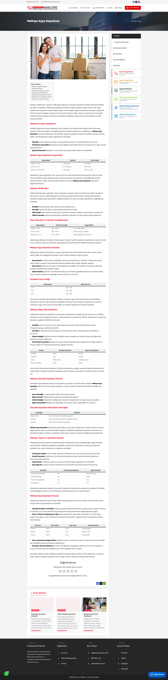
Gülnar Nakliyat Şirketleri (67, 614)
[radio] (60, 571)
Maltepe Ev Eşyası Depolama (39, 86)
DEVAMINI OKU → (36, 630)
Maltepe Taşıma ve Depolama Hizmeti (42, 97)
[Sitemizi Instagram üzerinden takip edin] (139, 2)
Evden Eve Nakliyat (80, 677)
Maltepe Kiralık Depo (37, 88)
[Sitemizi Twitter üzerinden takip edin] (136, 2)
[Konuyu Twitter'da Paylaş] (101, 583)
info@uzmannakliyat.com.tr (52, 2)
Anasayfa (134, 21)
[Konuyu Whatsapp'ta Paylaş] (104, 583)
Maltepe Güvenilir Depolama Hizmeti (41, 95)
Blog (139, 21)
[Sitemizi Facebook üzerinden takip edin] (134, 2)
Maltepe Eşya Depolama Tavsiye (40, 99)
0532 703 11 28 (34, 2)
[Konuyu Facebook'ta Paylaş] (97, 583)
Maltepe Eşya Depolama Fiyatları (40, 90)
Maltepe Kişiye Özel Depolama (40, 93)
